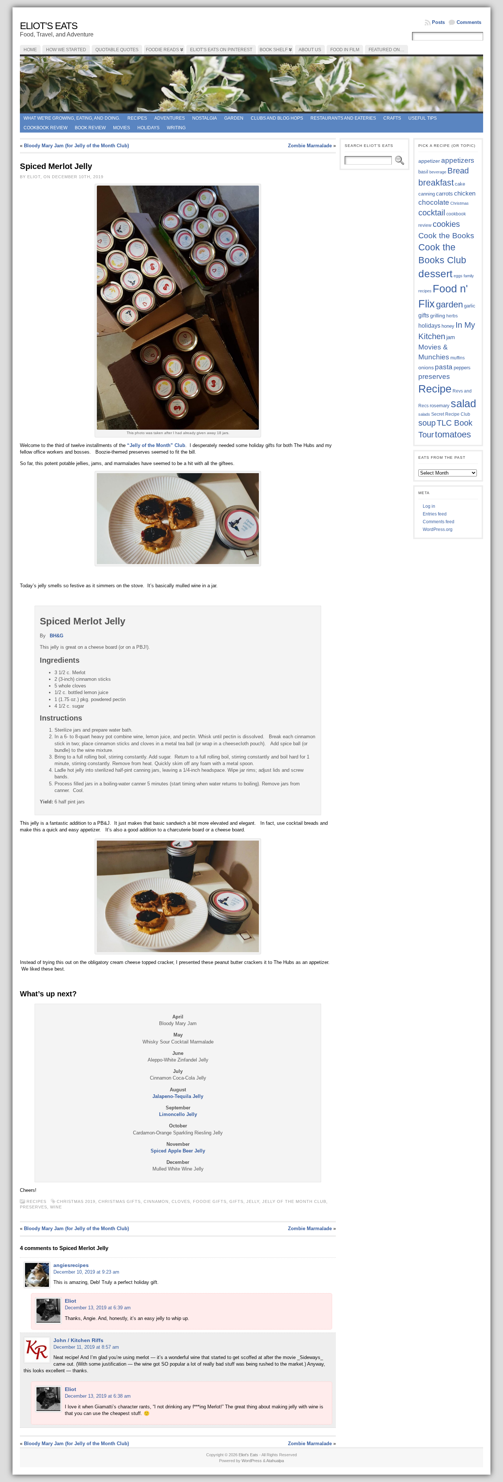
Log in (429, 506)
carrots (444, 194)
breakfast (436, 182)
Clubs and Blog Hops (277, 118)
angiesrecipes (71, 1265)
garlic (469, 306)
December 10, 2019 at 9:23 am (86, 1272)
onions (426, 367)
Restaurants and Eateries (343, 118)
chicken (464, 193)
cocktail (431, 212)
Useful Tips (422, 118)
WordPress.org (438, 529)
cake (460, 184)
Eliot (70, 1301)
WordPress (252, 1460)
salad (463, 403)
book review (90, 127)
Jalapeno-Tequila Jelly (177, 1096)
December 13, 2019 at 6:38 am (98, 1396)
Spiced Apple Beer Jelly (178, 1151)
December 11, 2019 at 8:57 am (86, 1347)
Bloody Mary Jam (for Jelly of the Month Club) (76, 145)
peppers (462, 367)
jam (450, 337)
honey (448, 326)
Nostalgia (204, 118)
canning (426, 194)
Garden (233, 118)
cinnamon (156, 1201)
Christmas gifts (119, 1201)
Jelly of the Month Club (294, 1201)
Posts (438, 22)
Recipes (137, 118)
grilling (437, 315)
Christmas (459, 203)
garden (449, 304)
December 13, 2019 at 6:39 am (98, 1307)
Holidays (148, 127)
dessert (435, 273)
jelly (252, 1201)
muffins (457, 357)
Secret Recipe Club (450, 414)
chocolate (433, 202)
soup (427, 422)
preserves (33, 1207)
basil (423, 172)
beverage (437, 172)
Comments (469, 22)
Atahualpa (275, 1460)
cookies (446, 224)
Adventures (169, 118)
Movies (121, 127)
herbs (452, 315)
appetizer (429, 161)
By (43, 635)
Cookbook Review (45, 127)
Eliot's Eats (48, 25)
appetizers (457, 160)
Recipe (434, 389)
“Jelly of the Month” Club (156, 445)
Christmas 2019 (76, 1201)
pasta (444, 367)
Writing (176, 127)
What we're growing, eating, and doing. (72, 118)
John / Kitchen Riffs (78, 1340)
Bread (458, 170)
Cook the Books (446, 235)
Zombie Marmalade (310, 145)
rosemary (440, 405)
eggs (458, 276)
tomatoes (453, 434)
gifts (236, 1201)
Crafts (392, 118)
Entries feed (435, 514)
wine (56, 1207)
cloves (181, 1201)
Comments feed (438, 521)
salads (424, 414)
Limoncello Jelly (178, 1114)
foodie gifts (209, 1201)
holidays (429, 326)
